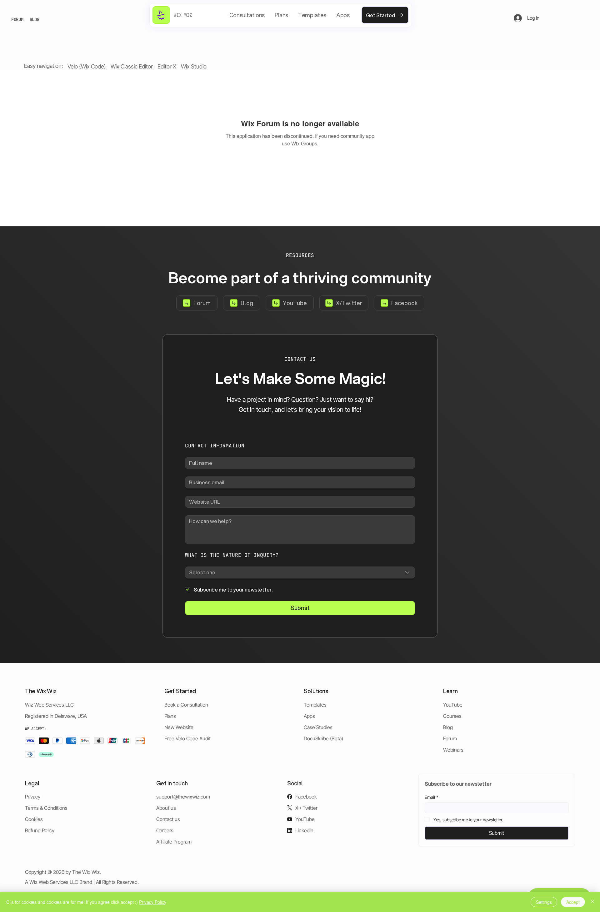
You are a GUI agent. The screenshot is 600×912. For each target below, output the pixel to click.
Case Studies (318, 727)
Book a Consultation (186, 705)
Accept (573, 902)
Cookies (34, 819)
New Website (178, 727)
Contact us (168, 819)
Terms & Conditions (46, 808)
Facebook (306, 797)
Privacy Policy (152, 902)
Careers (164, 830)
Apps (309, 716)
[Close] (592, 902)
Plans (170, 716)
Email (431, 797)
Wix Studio (194, 66)
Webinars (453, 750)
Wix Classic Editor (132, 66)
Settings (544, 902)
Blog (448, 727)
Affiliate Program (174, 842)
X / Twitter (306, 808)
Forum (450, 738)
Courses (452, 716)
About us (166, 808)
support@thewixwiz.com (183, 797)
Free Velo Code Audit (187, 738)
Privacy (32, 797)
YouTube (452, 705)
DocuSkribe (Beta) (323, 738)
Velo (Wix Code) (87, 66)
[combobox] (300, 572)
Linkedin (304, 830)
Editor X (167, 66)
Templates (315, 705)
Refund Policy (39, 830)
